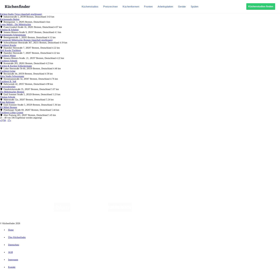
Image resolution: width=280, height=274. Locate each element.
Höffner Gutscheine (119, 134)
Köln (87, 132)
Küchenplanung (13, 140)
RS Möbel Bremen (8, 107)
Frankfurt (80, 132)
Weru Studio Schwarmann (12, 76)
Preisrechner (110, 6)
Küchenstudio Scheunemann (13, 35)
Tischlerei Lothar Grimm (11, 112)
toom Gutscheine (68, 134)
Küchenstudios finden (260, 6)
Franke (100, 132)
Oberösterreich (56, 132)
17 (9, 120)
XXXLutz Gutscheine (37, 134)
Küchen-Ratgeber (14, 145)
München (36, 132)
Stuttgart (93, 132)
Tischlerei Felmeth (8, 61)
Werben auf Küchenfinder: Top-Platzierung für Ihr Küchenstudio (36, 161)
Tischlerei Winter (8, 55)
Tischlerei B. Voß (8, 81)
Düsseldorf (72, 132)
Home (11, 230)
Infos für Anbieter (14, 159)
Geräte (182, 6)
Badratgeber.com (14, 153)
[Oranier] (151, 211)
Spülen (194, 6)
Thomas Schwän (7, 97)
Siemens (107, 132)
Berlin (21, 132)
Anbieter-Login (15, 166)
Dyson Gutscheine (54, 134)
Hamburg (28, 132)
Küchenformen (131, 6)
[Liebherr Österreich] (120, 211)
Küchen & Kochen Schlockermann (16, 66)
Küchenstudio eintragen (17, 164)
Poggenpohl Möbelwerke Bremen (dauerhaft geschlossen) (26, 40)
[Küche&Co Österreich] (221, 211)
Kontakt (11, 267)
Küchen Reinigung (14, 142)
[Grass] (89, 211)
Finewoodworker (8, 86)
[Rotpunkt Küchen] (197, 211)
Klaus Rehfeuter (7, 102)
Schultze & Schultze (9, 29)
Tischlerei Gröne (7, 71)
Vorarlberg (45, 132)
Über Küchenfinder (15, 147)
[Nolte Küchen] (178, 211)
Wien (65, 132)
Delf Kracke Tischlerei (10, 50)
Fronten (148, 6)
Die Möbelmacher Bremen (12, 92)
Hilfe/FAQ (11, 150)
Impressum (13, 259)
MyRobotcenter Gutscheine (100, 134)
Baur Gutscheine (82, 134)
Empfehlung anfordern (16, 129)
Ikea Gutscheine (22, 134)
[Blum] (62, 211)
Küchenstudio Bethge (9, 19)
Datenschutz (13, 245)
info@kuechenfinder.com (58, 172)
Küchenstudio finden (15, 126)
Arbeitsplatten (165, 6)
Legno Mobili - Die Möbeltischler (15, 24)
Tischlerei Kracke (8, 45)
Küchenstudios (90, 6)
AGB (10, 252)
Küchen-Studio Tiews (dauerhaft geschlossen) (21, 14)
